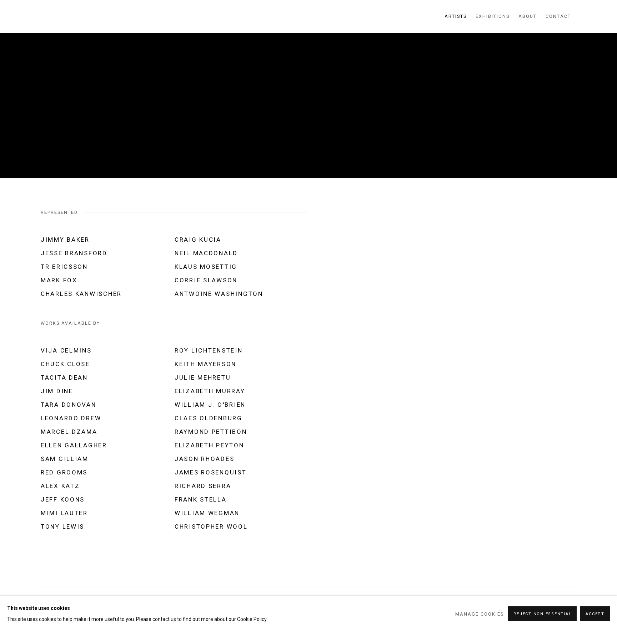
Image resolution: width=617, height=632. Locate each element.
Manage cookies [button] (479, 614)
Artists (456, 16)
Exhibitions (493, 16)
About (527, 16)
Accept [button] (595, 614)
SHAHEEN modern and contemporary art (83, 16)
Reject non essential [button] (542, 614)
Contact (558, 16)
